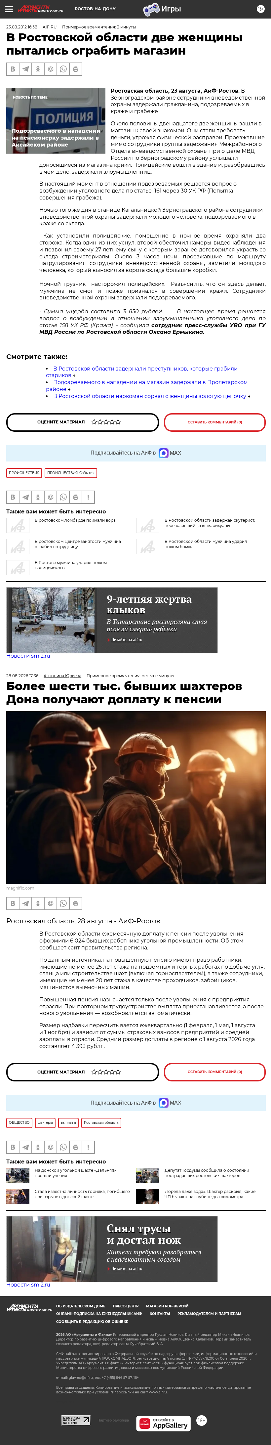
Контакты (160, 1314)
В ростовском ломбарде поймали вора (75, 520)
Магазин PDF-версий (167, 1306)
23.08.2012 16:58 (21, 26)
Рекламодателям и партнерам (209, 1314)
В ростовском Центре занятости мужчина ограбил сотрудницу (78, 544)
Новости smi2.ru (28, 656)
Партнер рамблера (113, 1420)
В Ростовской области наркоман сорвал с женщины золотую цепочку (149, 396)
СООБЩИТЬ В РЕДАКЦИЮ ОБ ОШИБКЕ (92, 1322)
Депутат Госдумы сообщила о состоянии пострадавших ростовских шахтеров (207, 1173)
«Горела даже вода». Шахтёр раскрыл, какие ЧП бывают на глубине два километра (210, 1194)
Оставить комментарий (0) (215, 422)
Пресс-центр (125, 1306)
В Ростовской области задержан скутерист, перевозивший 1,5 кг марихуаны (210, 523)
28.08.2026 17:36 (22, 675)
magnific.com (20, 888)
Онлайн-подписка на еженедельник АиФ (99, 1314)
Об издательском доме (80, 1306)
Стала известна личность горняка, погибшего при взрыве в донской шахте (82, 1194)
